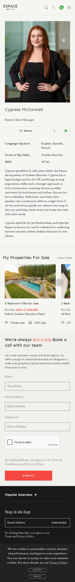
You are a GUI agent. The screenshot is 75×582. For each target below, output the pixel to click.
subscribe (59, 522)
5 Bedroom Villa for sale (21, 303)
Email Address (14, 397)
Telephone (12, 417)
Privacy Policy (58, 562)
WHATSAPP (65, 131)
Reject (37, 576)
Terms (9, 537)
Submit (29, 475)
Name (9, 376)
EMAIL (28, 131)
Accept (37, 570)
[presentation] (15, 282)
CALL (54, 131)
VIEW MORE (64, 258)
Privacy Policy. (34, 464)
